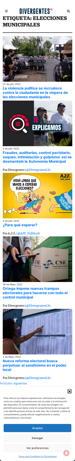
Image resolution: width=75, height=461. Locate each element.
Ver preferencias (37, 448)
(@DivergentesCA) (37, 170)
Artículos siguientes (13, 383)
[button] (69, 391)
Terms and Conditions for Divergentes (37, 456)
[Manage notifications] (66, 453)
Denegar (37, 438)
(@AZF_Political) (28, 233)
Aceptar (37, 428)
